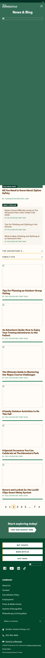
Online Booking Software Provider (12, 652)
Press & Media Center (12, 604)
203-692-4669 (12, 635)
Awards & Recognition (12, 609)
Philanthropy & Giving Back (14, 613)
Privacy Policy (6, 649)
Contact (5, 590)
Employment (8, 599)
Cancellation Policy (10, 595)
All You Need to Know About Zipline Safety (21, 192)
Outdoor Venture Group (34, 645)
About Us (6, 585)
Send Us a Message (14, 642)
